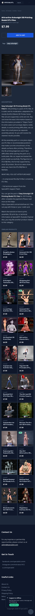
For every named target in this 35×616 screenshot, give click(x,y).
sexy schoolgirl (12, 43)
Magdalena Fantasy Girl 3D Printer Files (25, 509)
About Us (5, 584)
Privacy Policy (6, 590)
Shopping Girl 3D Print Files (24, 281)
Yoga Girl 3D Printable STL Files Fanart (24, 367)
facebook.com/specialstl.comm (13, 561)
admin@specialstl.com (10, 545)
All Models (8, 11)
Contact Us (6, 587)
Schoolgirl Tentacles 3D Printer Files (8, 282)
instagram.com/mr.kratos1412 (13, 565)
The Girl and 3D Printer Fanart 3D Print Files (25, 395)
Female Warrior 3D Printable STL (8, 424)
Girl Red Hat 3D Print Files (8, 338)
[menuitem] (7, 91)
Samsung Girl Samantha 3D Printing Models (9, 452)
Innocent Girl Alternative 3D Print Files (25, 310)
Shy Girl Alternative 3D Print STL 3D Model (25, 452)
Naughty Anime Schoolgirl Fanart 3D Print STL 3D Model (9, 253)
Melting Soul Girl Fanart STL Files (25, 480)
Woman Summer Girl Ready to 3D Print (9, 480)
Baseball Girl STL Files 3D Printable (8, 395)
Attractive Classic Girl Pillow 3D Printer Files (24, 338)
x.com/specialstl (8, 568)
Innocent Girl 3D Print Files (25, 253)
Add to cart (20, 35)
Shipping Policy (7, 593)
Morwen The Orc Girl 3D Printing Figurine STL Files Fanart (25, 424)
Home (3, 11)
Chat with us (14, 605)
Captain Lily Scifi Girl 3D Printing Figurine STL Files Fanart (8, 367)
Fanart (19, 11)
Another (14, 11)
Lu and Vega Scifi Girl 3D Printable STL (8, 310)
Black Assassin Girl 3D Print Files (8, 509)
